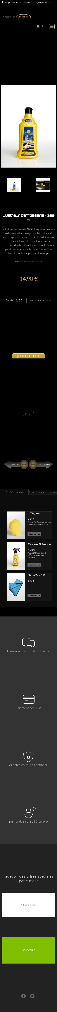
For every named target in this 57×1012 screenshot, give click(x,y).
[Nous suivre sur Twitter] (32, 998)
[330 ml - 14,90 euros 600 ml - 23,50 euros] (38, 300)
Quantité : (10, 300)
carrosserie (29, 261)
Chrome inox (14, 464)
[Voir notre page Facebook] (23, 998)
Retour (28, 414)
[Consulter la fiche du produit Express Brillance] (16, 556)
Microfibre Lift (36, 575)
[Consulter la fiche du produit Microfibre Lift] (16, 587)
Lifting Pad (34, 513)
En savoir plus (34, 534)
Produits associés (14, 492)
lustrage (39, 261)
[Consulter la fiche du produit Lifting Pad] (16, 525)
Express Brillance (44, 464)
